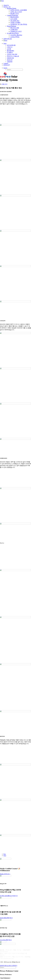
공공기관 (9, 60)
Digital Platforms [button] (11, 26)
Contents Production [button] (12, 15)
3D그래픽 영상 (14, 20)
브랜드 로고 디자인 (16, 12)
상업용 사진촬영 (15, 22)
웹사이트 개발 (14, 27)
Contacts (5, 63)
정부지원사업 (7, 38)
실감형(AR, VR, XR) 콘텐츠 (18, 24)
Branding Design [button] (11, 8)
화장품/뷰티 (10, 50)
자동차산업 (10, 58)
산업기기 (9, 47)
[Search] (8, 967)
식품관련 (9, 61)
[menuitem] (17, 5)
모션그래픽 (13, 19)
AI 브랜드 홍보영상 (16, 35)
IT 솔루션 (10, 52)
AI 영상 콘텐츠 (14, 37)
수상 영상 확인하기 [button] (6, 940)
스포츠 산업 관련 (12, 54)
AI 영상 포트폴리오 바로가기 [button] (9, 895)
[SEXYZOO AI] (15, 1)
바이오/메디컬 (11, 45)
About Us (6, 5)
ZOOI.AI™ (6, 65)
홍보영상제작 (14, 17)
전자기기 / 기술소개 (13, 56)
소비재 (9, 49)
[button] (5, 68)
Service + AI (6, 6)
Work (4, 43)
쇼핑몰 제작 (14, 29)
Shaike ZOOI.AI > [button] (5, 874)
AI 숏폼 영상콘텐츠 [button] (13, 33)
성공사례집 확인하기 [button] (6, 918)
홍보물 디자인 (14, 13)
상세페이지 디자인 (16, 31)
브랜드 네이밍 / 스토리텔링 (18, 10)
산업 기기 (4, 84)
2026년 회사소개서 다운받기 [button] (8, 965)
